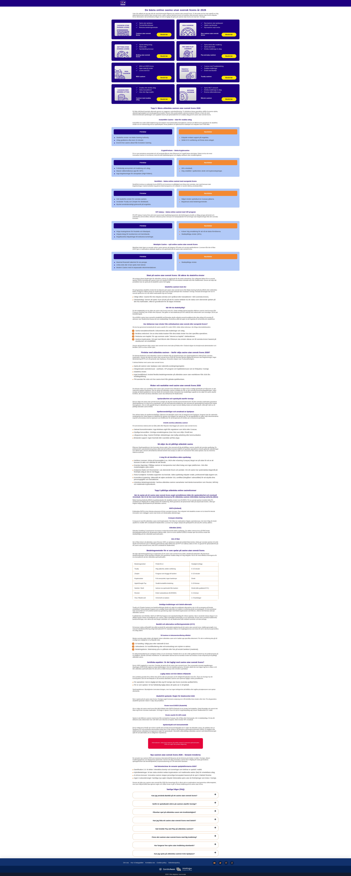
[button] (347, 865)
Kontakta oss (150, 863)
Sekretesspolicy (174, 863)
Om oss (126, 863)
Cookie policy (161, 863)
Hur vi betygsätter (137, 863)
